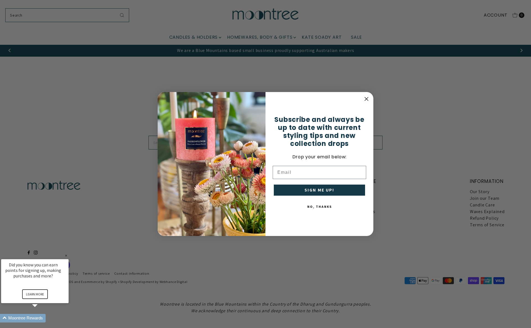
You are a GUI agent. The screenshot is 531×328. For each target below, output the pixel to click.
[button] (41, 318)
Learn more (35, 294)
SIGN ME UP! (319, 190)
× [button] (66, 255)
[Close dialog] (366, 99)
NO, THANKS (319, 206)
